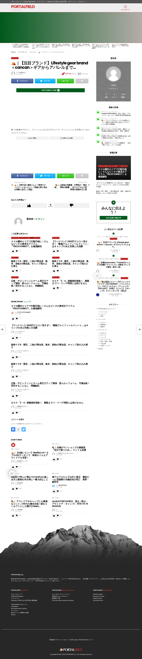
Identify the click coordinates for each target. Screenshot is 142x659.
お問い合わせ (74, 640)
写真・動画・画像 (106, 341)
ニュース (15, 238)
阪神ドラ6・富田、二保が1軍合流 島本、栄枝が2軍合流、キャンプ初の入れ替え (61, 46)
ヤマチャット (82, 2)
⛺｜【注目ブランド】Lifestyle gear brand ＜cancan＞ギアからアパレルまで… (113, 244)
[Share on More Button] (81, 81)
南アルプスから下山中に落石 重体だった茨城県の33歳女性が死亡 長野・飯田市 (70, 479)
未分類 (100, 349)
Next (130, 46)
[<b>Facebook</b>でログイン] (13, 429)
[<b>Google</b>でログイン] (18, 429)
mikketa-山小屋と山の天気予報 (57, 2)
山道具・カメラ (34, 238)
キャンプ (103, 335)
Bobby (13, 615)
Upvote (29, 205)
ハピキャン (113, 88)
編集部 (102, 326)
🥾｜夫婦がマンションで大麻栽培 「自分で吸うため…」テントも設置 (69, 448)
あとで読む (33, 138)
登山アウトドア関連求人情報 (20, 613)
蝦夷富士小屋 (56, 598)
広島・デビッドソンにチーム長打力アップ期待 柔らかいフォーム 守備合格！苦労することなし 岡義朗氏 (101, 46)
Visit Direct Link (49, 90)
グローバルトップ (16, 2)
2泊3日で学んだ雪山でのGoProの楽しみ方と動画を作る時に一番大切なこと (30, 478)
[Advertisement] (50, 111)
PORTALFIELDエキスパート (107, 309)
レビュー (103, 314)
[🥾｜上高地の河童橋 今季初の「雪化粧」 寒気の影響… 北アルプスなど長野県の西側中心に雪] (139, 329)
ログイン (30, 424)
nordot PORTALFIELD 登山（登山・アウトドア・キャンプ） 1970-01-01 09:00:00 (70, 504)
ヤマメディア (41, 2)
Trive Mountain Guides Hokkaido (63, 600)
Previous (12, 46)
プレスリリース (105, 339)
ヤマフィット (72, 2)
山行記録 (103, 343)
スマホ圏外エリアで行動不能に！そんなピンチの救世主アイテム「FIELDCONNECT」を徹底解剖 (20, 46)
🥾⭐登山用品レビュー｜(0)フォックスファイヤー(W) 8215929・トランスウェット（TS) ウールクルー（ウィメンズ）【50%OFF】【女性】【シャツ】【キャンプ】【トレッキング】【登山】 (113, 286)
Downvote (71, 205)
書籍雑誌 (103, 324)
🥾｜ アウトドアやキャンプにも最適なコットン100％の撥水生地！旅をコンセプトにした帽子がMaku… (29, 504)
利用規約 (52, 640)
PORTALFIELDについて (42, 581)
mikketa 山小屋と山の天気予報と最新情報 (24, 600)
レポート (103, 322)
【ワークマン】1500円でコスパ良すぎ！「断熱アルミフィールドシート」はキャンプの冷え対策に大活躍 (41, 46)
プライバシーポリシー (62, 640)
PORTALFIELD (23, 6)
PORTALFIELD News (29, 2)
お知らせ (103, 333)
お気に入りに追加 (68, 138)
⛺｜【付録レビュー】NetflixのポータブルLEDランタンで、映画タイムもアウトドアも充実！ (30, 455)
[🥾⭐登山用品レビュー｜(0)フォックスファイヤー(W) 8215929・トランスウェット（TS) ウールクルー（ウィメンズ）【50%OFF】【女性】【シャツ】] (113, 276)
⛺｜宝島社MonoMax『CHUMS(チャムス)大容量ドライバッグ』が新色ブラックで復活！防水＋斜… (113, 264)
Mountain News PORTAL (19, 609)
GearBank (14, 606)
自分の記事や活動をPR (113, 218)
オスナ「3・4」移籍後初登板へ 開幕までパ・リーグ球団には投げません (121, 46)
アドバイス (104, 312)
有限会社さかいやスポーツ (60, 596)
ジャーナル (102, 319)
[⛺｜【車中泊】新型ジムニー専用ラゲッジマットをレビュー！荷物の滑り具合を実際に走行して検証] (2, 329)
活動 (101, 316)
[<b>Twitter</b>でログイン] (24, 429)
